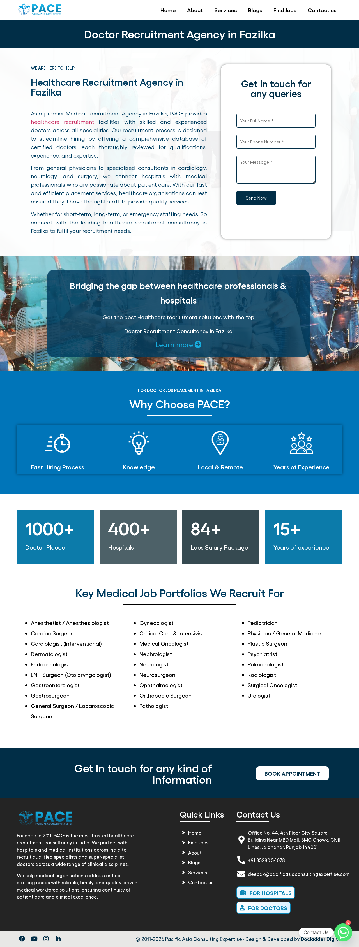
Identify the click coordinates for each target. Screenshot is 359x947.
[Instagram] (46, 939)
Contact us (322, 9)
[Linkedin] (58, 939)
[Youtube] (34, 939)
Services (225, 9)
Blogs (255, 9)
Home (168, 9)
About (195, 9)
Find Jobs (284, 9)
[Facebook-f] (22, 939)
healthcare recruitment (62, 121)
